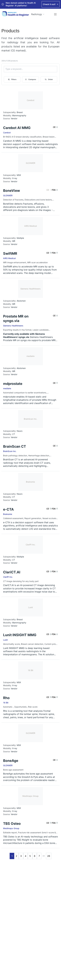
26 (48, 856)
